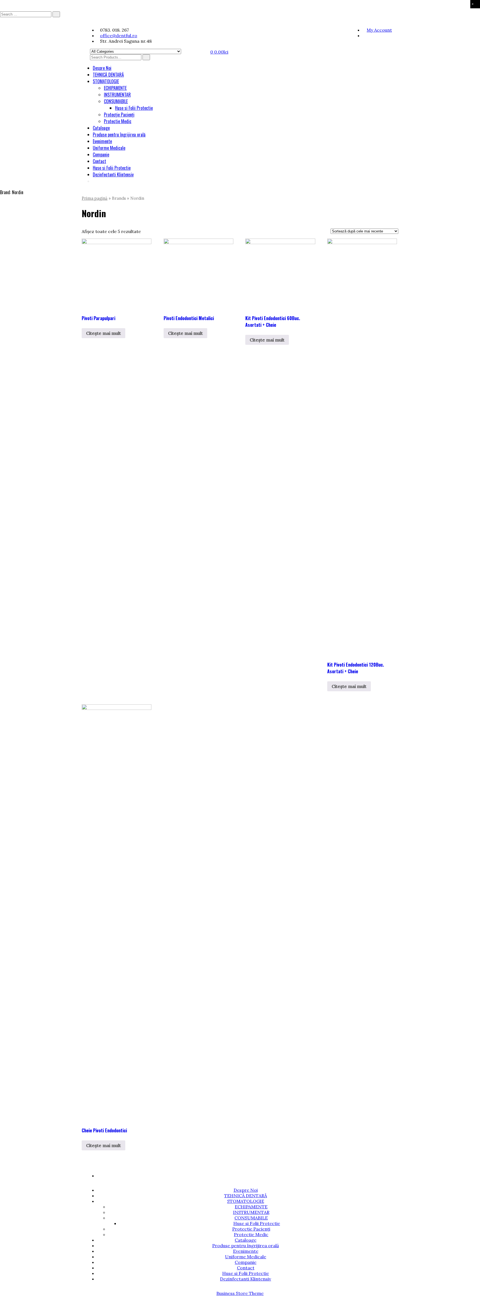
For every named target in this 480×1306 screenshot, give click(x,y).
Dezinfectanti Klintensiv (113, 174)
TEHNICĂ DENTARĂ (108, 74)
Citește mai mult (103, 333)
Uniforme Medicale (109, 148)
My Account (379, 30)
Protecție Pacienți (119, 114)
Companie (101, 154)
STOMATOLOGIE (106, 81)
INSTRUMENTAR (117, 94)
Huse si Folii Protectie (134, 108)
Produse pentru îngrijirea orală (119, 134)
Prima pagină (95, 198)
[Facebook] (364, 35)
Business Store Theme (240, 1293)
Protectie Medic (117, 121)
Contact (99, 161)
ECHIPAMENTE (115, 88)
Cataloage (101, 128)
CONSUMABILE (116, 101)
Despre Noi (102, 68)
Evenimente (102, 141)
